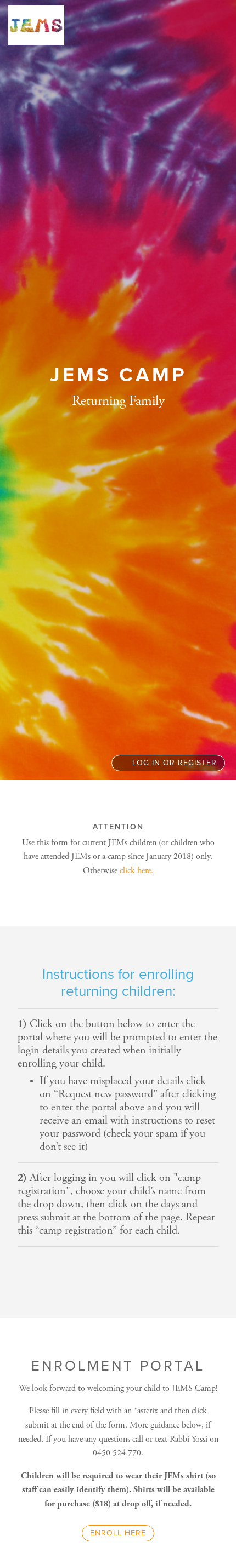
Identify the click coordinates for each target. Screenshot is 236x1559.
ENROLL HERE (118, 1533)
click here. (136, 870)
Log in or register (173, 762)
